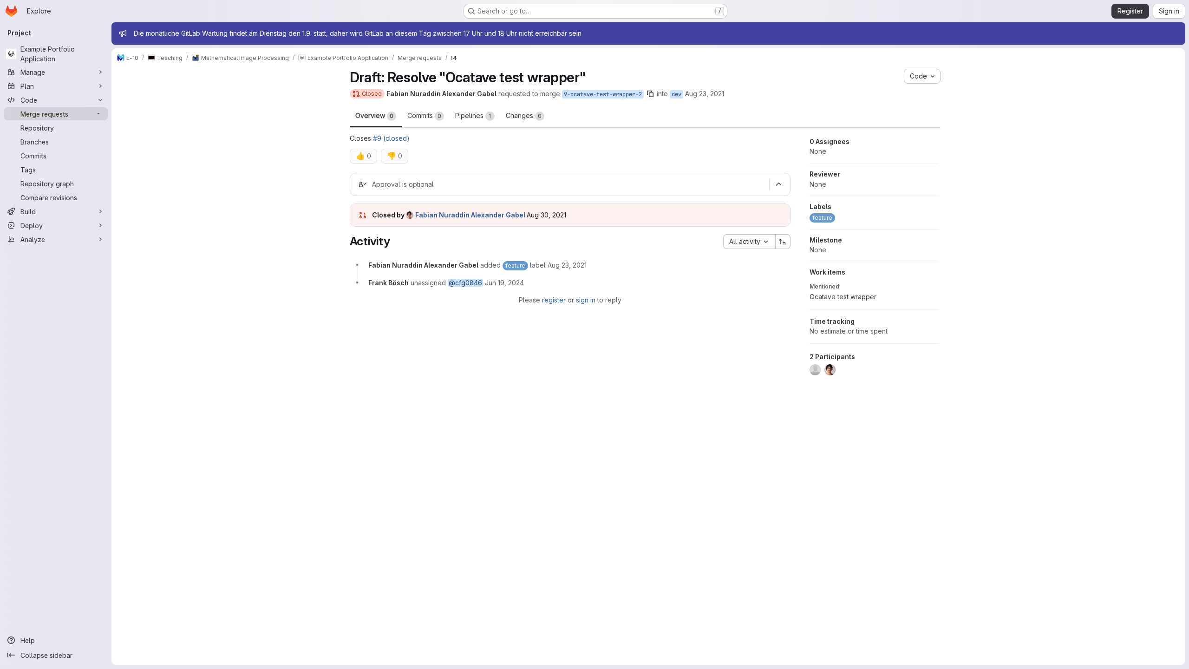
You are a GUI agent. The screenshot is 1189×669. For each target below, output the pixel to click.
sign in (585, 300)
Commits (424, 115)
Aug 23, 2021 (704, 94)
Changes (524, 115)
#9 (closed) (391, 138)
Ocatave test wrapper (843, 297)
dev (676, 94)
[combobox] (749, 241)
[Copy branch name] (650, 93)
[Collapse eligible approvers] (778, 184)
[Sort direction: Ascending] (783, 241)
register (554, 300)
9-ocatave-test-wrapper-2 (603, 94)
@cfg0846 (465, 283)
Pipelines (473, 115)
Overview (374, 115)
